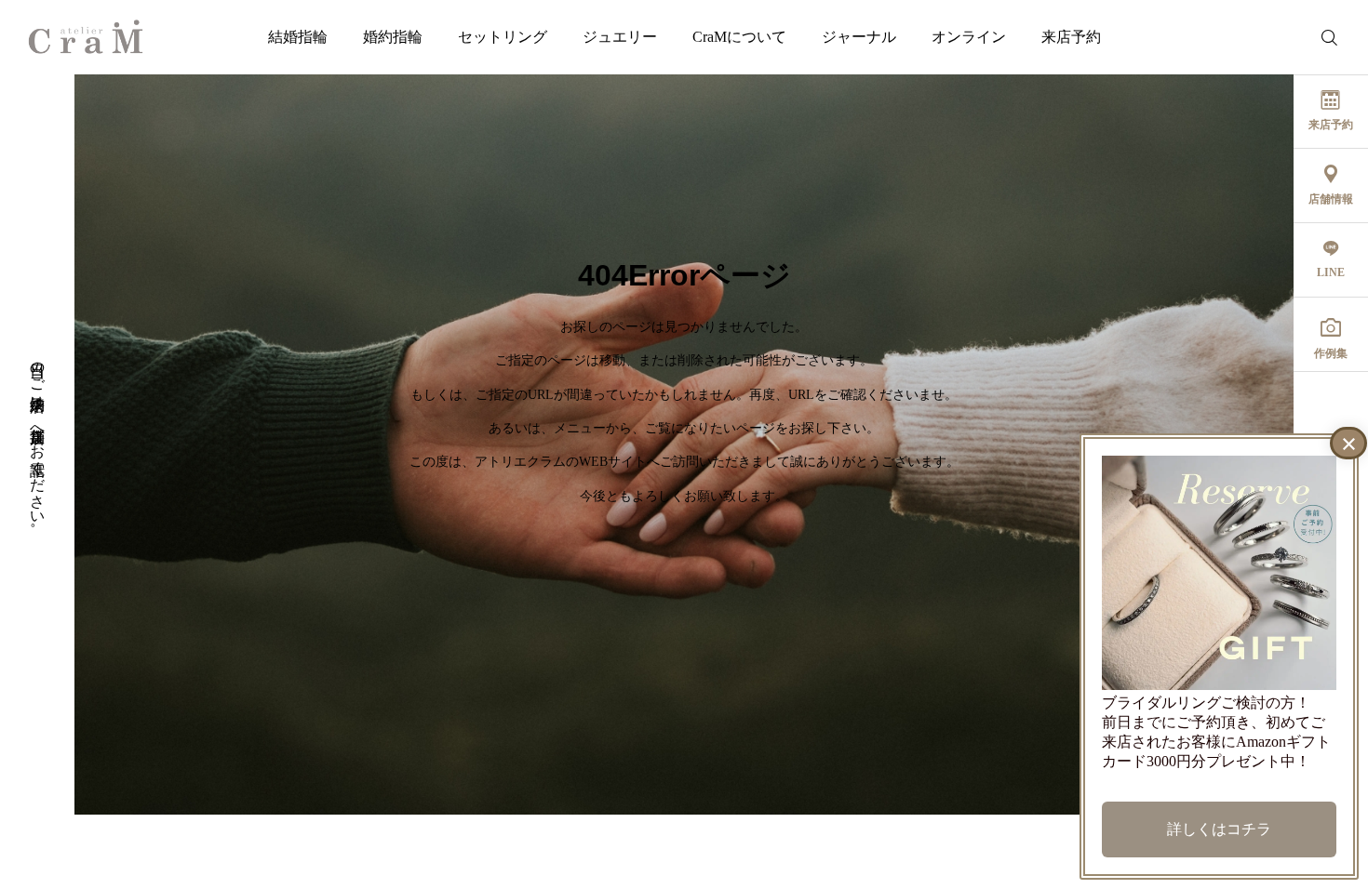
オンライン (969, 37)
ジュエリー (620, 37)
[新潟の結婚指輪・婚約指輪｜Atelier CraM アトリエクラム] (85, 37)
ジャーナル (859, 37)
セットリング (502, 37)
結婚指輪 (298, 37)
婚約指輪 (392, 37)
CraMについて (739, 37)
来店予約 (1071, 37)
